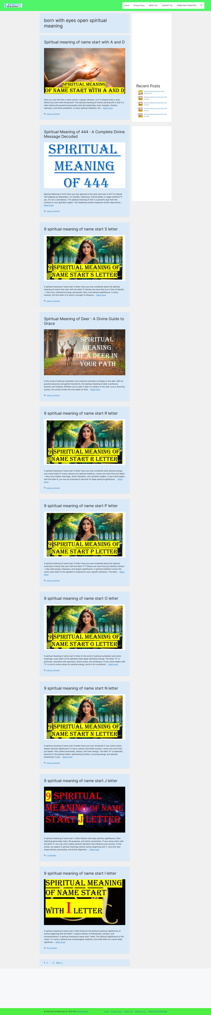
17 (53, 963)
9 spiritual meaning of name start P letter (81, 505)
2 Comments (51, 855)
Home (127, 5)
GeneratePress (82, 1011)
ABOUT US (153, 5)
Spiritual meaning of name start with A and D (84, 42)
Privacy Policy (139, 5)
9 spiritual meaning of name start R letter (81, 413)
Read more (108, 108)
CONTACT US (167, 5)
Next (59, 963)
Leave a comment (53, 114)
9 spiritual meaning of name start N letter (81, 688)
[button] (201, 5)
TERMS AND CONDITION (186, 5)
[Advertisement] (151, 51)
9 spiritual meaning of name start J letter (80, 780)
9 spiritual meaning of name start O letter (81, 598)
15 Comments (51, 948)
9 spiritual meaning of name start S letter (81, 229)
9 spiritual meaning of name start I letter (80, 873)
